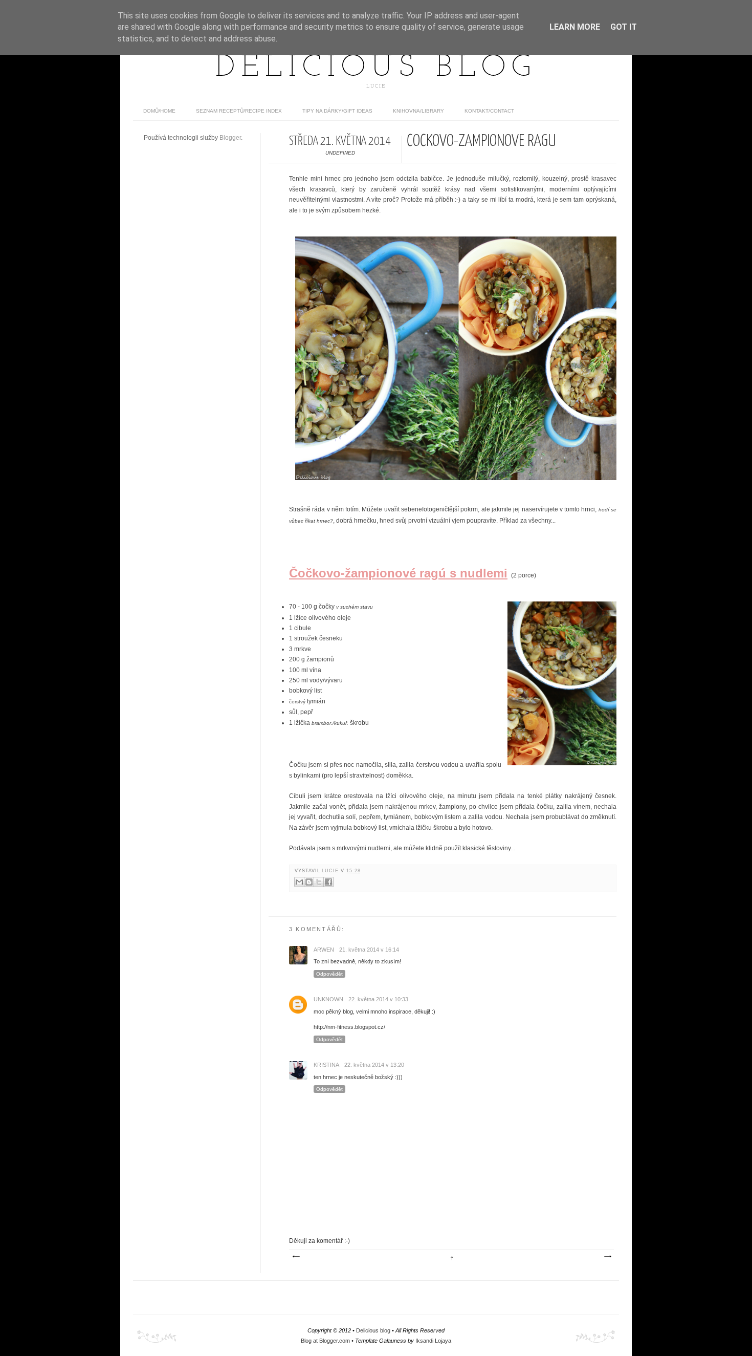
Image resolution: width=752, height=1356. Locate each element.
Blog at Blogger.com (325, 1341)
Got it (623, 27)
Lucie (331, 870)
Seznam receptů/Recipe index (239, 111)
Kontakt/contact (489, 111)
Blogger (230, 137)
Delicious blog (376, 68)
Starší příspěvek (607, 1256)
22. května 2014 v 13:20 (374, 1065)
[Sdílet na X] (319, 882)
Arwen (324, 949)
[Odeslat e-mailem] (299, 882)
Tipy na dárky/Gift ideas (337, 111)
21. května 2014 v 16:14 (369, 949)
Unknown (328, 999)
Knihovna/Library (418, 111)
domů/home (159, 111)
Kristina (326, 1065)
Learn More (574, 27)
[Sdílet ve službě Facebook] (328, 882)
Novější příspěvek (295, 1256)
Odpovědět (329, 974)
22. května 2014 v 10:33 (378, 999)
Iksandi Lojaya (433, 1341)
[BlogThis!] (309, 882)
